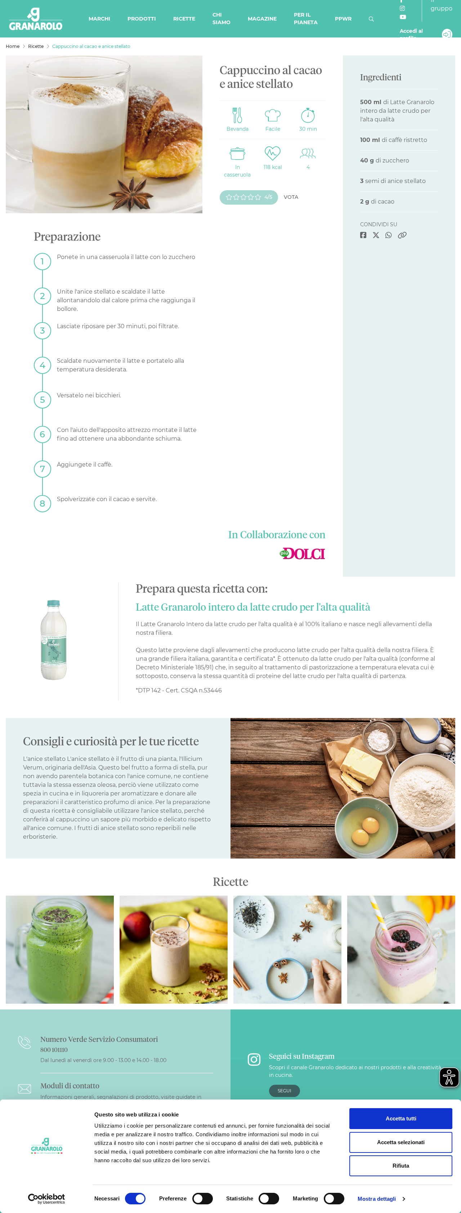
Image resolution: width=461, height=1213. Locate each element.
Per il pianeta (306, 19)
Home (12, 46)
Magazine (262, 18)
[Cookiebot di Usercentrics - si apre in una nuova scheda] (46, 1199)
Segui (284, 1090)
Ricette (184, 18)
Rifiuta (401, 1166)
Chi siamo (221, 19)
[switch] (202, 1198)
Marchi (99, 18)
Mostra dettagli (377, 1199)
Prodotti (141, 18)
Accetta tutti (401, 1118)
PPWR (343, 18)
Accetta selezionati (401, 1142)
